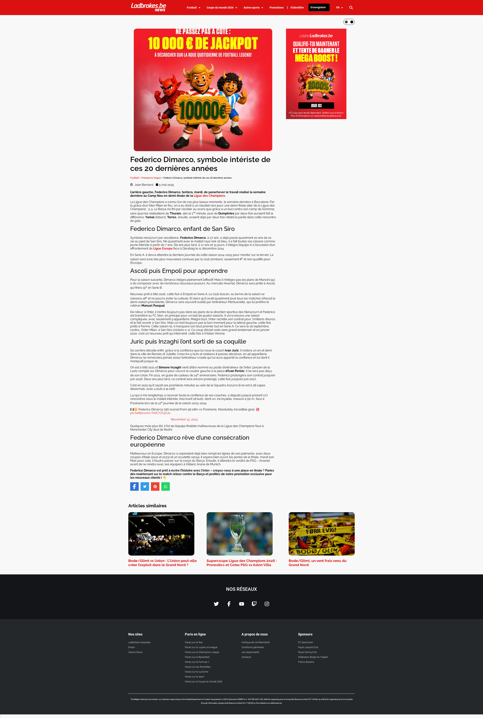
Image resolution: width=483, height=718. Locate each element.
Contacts (246, 657)
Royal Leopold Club (308, 647)
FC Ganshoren (305, 642)
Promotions (277, 7)
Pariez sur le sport (194, 676)
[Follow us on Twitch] (254, 605)
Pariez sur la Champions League (202, 652)
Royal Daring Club (307, 652)
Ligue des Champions (209, 195)
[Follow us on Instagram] (267, 605)
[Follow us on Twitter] (216, 605)
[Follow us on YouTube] (241, 605)
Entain (131, 647)
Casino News (135, 652)
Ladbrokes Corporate (139, 642)
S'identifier (297, 7)
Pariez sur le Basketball (197, 657)
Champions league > (152, 177)
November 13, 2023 (184, 419)
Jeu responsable (250, 652)
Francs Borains (306, 662)
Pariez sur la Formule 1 (197, 662)
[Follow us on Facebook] (229, 605)
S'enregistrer (318, 7)
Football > (135, 177)
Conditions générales (253, 647)
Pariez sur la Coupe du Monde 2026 (203, 681)
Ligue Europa (162, 248)
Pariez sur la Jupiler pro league (201, 647)
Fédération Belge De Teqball (313, 657)
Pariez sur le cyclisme (196, 671)
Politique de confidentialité (256, 642)
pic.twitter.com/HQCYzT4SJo (150, 413)
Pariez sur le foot (194, 642)
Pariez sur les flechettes (198, 666)
